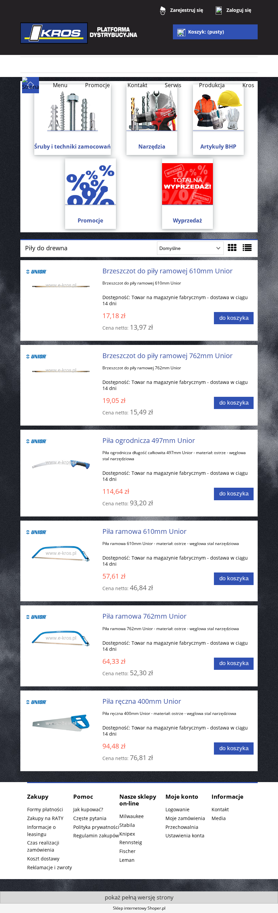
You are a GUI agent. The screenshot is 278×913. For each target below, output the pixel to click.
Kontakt (220, 809)
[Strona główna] (79, 37)
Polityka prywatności (96, 827)
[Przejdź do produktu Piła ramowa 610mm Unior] (61, 553)
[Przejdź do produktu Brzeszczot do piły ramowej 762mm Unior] (61, 370)
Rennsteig (130, 842)
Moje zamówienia (185, 818)
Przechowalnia (181, 827)
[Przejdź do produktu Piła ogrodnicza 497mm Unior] (61, 462)
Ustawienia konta (184, 835)
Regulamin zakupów (96, 835)
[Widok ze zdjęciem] (232, 247)
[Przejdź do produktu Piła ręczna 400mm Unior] (61, 723)
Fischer (127, 851)
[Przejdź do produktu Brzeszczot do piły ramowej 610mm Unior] (61, 286)
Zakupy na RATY (45, 818)
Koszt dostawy (43, 858)
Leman (127, 860)
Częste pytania (89, 818)
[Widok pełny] (247, 247)
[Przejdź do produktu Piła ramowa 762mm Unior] (61, 638)
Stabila (127, 825)
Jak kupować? (88, 809)
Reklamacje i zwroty (49, 867)
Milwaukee (131, 816)
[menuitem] (60, 85)
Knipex (127, 834)
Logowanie (177, 809)
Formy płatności (45, 809)
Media (219, 818)
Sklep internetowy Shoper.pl (139, 908)
